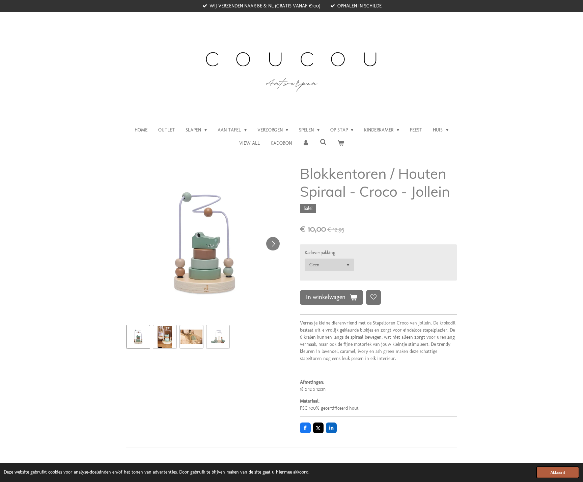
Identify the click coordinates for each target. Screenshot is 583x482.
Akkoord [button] (557, 472)
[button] (138, 337)
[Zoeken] (323, 142)
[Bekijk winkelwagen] (341, 143)
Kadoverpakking (320, 253)
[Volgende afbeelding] (273, 243)
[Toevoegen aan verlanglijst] (373, 297)
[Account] (306, 143)
